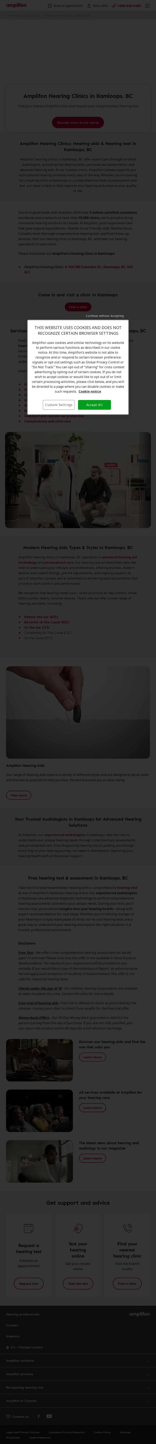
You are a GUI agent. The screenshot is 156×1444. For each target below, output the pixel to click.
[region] (78, 367)
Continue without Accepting (105, 316)
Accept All (94, 405)
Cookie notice (90, 391)
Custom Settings (59, 405)
